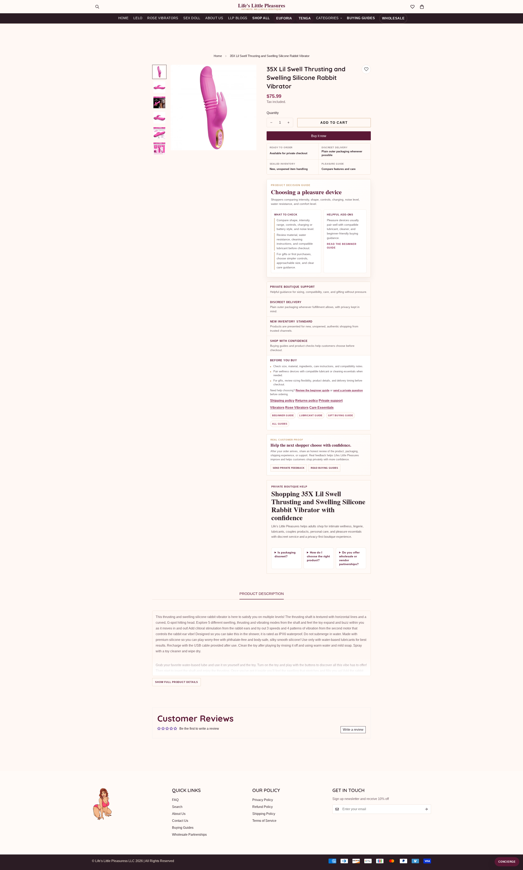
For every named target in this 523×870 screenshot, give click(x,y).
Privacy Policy (262, 800)
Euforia (284, 18)
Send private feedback (289, 468)
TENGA (305, 18)
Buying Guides (361, 18)
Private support (331, 401)
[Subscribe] (426, 809)
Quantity (273, 113)
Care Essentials (321, 407)
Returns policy (306, 401)
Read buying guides (324, 468)
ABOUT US (214, 18)
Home (218, 56)
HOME (123, 18)
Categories (327, 18)
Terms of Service (264, 820)
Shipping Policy (263, 813)
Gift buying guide (340, 415)
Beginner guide (283, 415)
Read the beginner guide (341, 246)
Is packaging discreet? (285, 554)
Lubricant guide (310, 415)
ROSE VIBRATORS (162, 18)
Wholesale (393, 18)
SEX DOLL (191, 18)
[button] (422, 6)
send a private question (348, 390)
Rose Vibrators (296, 407)
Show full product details (176, 682)
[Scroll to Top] (515, 847)
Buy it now (318, 136)
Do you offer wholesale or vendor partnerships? (349, 558)
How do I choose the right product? (318, 556)
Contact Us (180, 820)
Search (177, 807)
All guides (279, 424)
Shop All (261, 18)
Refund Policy (262, 807)
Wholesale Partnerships (189, 834)
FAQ (175, 800)
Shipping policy (282, 401)
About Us (179, 813)
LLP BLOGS (237, 18)
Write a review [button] (353, 729)
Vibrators (277, 407)
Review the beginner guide (312, 390)
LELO (137, 18)
